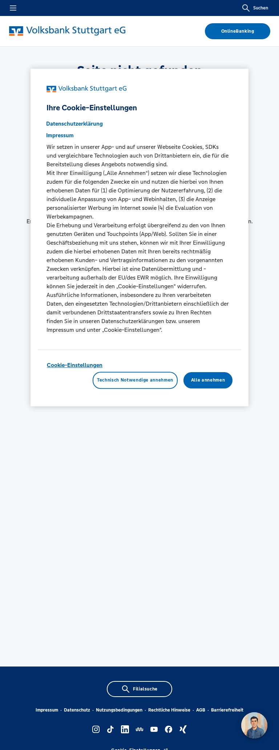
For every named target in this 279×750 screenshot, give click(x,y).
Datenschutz (77, 710)
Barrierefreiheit (227, 710)
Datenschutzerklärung (74, 123)
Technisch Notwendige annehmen (135, 380)
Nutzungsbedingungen (119, 710)
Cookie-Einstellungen (74, 365)
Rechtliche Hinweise (169, 710)
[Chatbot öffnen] (254, 725)
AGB (200, 710)
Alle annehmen (208, 380)
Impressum (47, 710)
